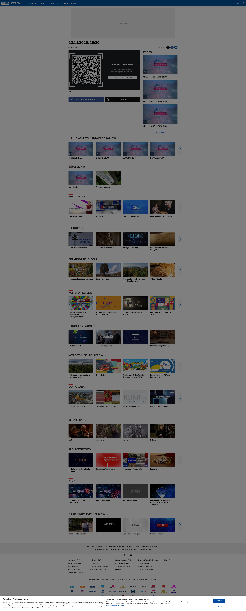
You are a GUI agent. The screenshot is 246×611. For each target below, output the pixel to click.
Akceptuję (219, 600)
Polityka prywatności (45, 607)
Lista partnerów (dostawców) (115, 605)
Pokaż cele (219, 606)
